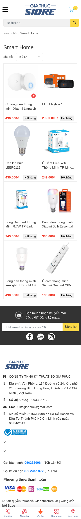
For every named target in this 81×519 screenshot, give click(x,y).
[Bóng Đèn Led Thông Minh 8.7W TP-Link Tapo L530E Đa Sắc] (21, 199)
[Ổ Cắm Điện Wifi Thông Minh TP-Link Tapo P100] (58, 140)
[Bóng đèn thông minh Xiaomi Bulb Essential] (58, 199)
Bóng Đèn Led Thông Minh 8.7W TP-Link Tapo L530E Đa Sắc (20, 226)
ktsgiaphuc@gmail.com (35, 407)
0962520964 (34, 462)
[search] (74, 23)
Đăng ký (70, 326)
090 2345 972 (34, 471)
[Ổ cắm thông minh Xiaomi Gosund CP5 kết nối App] (58, 258)
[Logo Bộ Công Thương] (15, 432)
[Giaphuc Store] (40, 9)
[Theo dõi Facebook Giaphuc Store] (29, 336)
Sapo (11, 505)
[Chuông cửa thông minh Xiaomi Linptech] (21, 81)
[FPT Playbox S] (58, 81)
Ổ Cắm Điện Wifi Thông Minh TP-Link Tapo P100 (56, 167)
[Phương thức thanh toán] (31, 489)
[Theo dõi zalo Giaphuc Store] (40, 336)
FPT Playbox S (52, 104)
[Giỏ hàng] (71, 9)
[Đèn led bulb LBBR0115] (21, 140)
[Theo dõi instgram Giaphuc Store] (51, 336)
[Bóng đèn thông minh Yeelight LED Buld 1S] (21, 258)
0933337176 (41, 400)
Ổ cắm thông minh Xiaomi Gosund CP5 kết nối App (56, 285)
